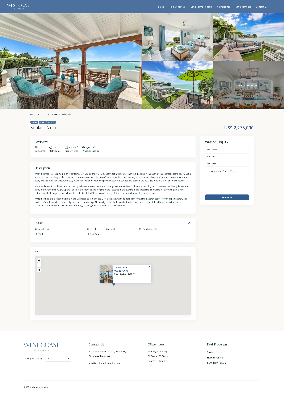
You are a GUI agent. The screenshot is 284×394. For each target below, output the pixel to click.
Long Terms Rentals (201, 6)
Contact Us (262, 6)
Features (39, 222)
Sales (161, 6)
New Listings (223, 6)
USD (50, 358)
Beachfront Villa (44, 114)
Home (33, 114)
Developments (243, 6)
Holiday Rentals (177, 6)
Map (37, 251)
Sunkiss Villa (120, 268)
